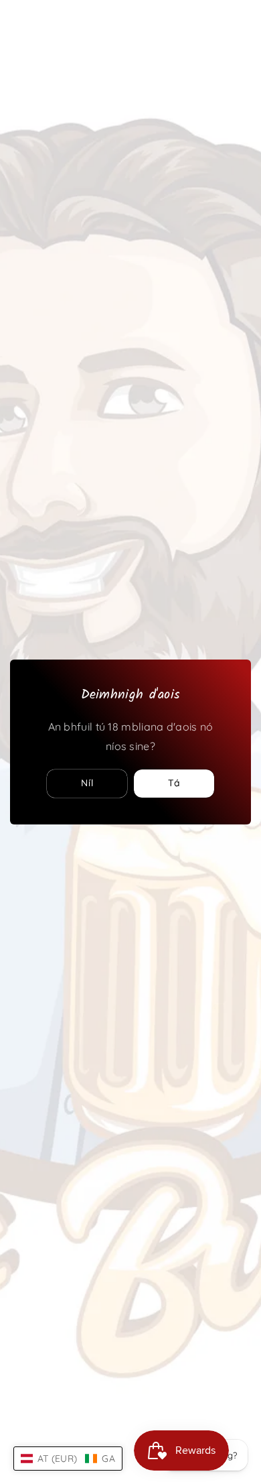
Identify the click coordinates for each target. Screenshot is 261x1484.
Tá (174, 783)
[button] (68, 1458)
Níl (87, 783)
